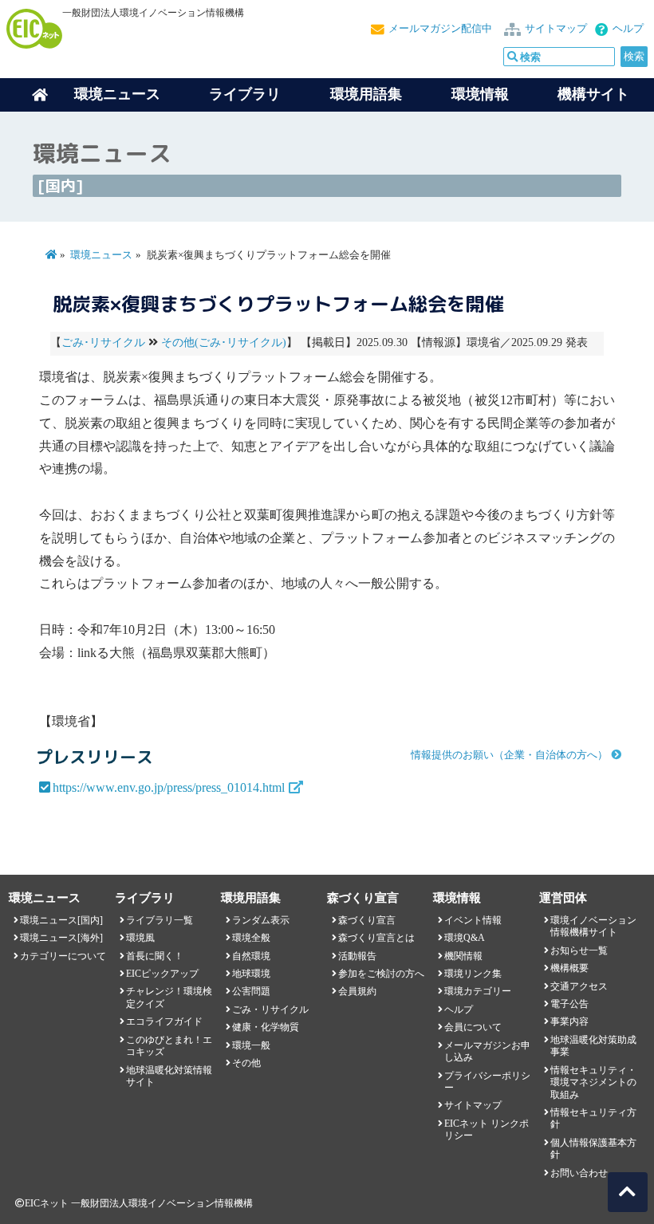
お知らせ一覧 (579, 950)
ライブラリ (245, 94)
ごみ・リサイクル (270, 1009)
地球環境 (251, 973)
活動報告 (357, 956)
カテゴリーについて (63, 956)
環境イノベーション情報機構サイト (593, 926)
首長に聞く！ (154, 956)
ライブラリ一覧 (159, 920)
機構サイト (593, 94)
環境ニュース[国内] (61, 920)
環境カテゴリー (477, 991)
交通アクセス (579, 986)
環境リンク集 (473, 973)
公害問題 (251, 991)
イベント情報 (473, 920)
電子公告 (569, 1004)
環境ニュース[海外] (61, 937)
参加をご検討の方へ (381, 973)
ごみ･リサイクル (103, 342)
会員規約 (357, 991)
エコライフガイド (164, 1021)
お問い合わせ (579, 1173)
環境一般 (251, 1045)
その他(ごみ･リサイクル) (223, 342)
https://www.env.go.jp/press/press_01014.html (169, 787)
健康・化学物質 (265, 1027)
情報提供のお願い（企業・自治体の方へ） (509, 755)
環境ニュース (101, 255)
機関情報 (463, 956)
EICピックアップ (162, 973)
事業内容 (569, 1021)
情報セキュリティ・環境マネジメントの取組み (593, 1082)
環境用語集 (366, 94)
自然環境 (251, 956)
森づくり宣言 (367, 920)
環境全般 (251, 937)
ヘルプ (628, 28)
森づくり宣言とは (376, 937)
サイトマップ (556, 28)
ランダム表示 (261, 920)
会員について (473, 1027)
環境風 (140, 937)
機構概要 (569, 968)
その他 (246, 1063)
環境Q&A (464, 937)
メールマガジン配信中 (440, 28)
